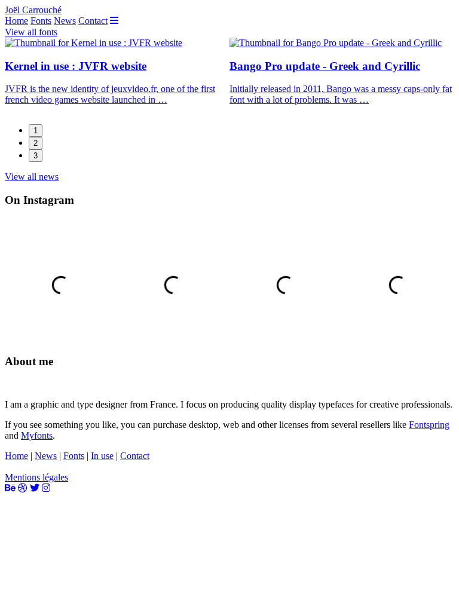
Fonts (40, 21)
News (65, 21)
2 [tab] (35, 143)
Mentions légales (36, 477)
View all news (32, 177)
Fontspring (429, 425)
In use (102, 456)
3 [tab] (35, 155)
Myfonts (37, 435)
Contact (93, 21)
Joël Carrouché (33, 10)
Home (16, 21)
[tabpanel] (117, 76)
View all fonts (31, 32)
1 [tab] (35, 130)
